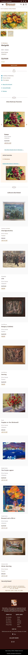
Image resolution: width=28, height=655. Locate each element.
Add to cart (14, 65)
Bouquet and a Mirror (8, 518)
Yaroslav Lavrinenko (5, 228)
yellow (21, 590)
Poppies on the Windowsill (9, 422)
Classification (5, 8)
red (18, 590)
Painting (10, 8)
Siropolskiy (3, 276)
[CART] (26, 4)
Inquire (3, 288)
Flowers (4, 587)
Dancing (3, 374)
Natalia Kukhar (4, 468)
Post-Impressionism (21, 587)
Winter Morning (6, 566)
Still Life (12, 588)
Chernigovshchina (7, 230)
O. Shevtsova (4, 43)
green (12, 590)
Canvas (5, 586)
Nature (8, 587)
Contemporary (21, 586)
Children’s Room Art (12, 586)
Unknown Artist (4, 564)
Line (2, 278)
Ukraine (16, 588)
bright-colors (7, 590)
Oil (11, 587)
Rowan (6, 134)
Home (2, 8)
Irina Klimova (4, 324)
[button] (2, 4)
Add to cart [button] (7, 143)
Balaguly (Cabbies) (7, 326)
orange (15, 590)
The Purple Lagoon (7, 470)
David (2, 420)
